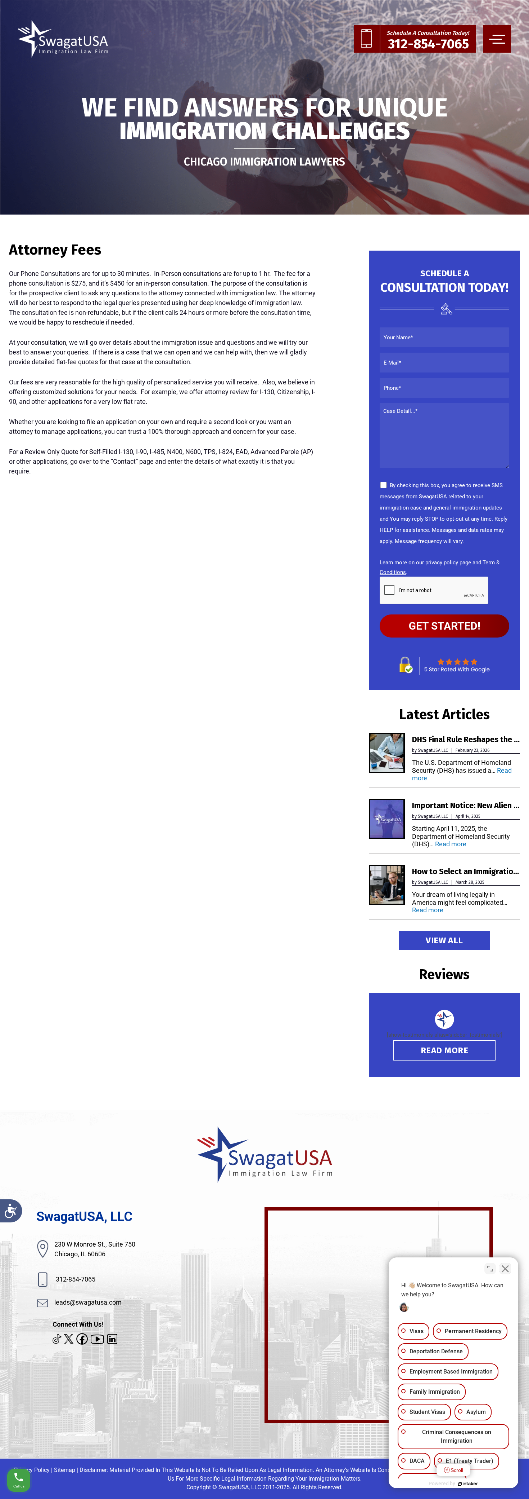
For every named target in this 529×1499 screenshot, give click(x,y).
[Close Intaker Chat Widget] (505, 1268)
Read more (450, 844)
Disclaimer (93, 1470)
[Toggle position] (490, 1268)
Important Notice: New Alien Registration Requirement (466, 805)
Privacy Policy (32, 1470)
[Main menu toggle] (497, 39)
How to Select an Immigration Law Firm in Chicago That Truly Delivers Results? (466, 871)
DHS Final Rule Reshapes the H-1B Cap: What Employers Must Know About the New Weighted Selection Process (466, 739)
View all (444, 940)
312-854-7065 (74, 1279)
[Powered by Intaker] (468, 1484)
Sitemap (64, 1470)
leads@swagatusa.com (88, 1302)
